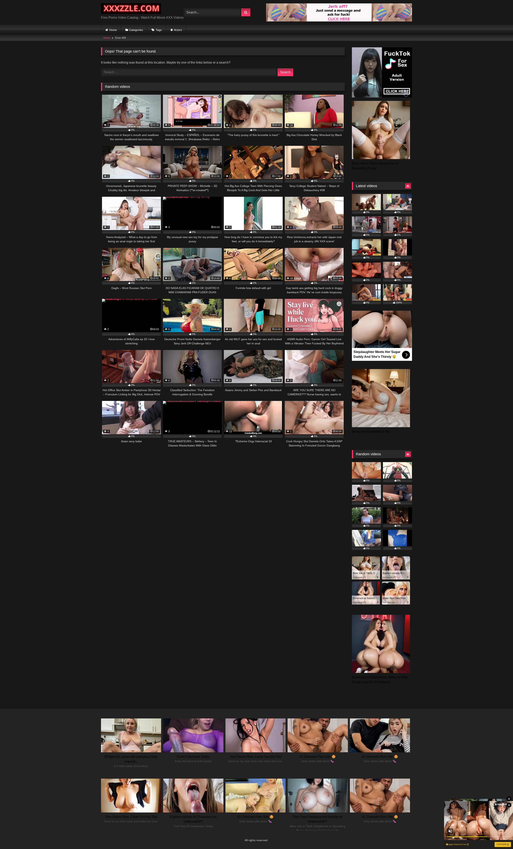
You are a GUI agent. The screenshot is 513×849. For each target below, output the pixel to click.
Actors (178, 29)
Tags (159, 29)
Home (113, 29)
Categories (136, 29)
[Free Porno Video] (131, 9)
